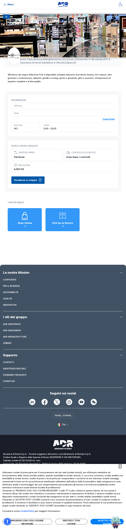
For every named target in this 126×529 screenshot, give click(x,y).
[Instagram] (69, 402)
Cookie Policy (27, 511)
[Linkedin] (32, 402)
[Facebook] (44, 402)
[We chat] (94, 402)
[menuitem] (9, 279)
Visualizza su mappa (25, 180)
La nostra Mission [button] (16, 272)
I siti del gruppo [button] (15, 317)
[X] (57, 402)
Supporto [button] (10, 355)
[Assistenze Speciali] (120, 4)
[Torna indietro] (6, 16)
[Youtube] (81, 402)
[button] (63, 425)
